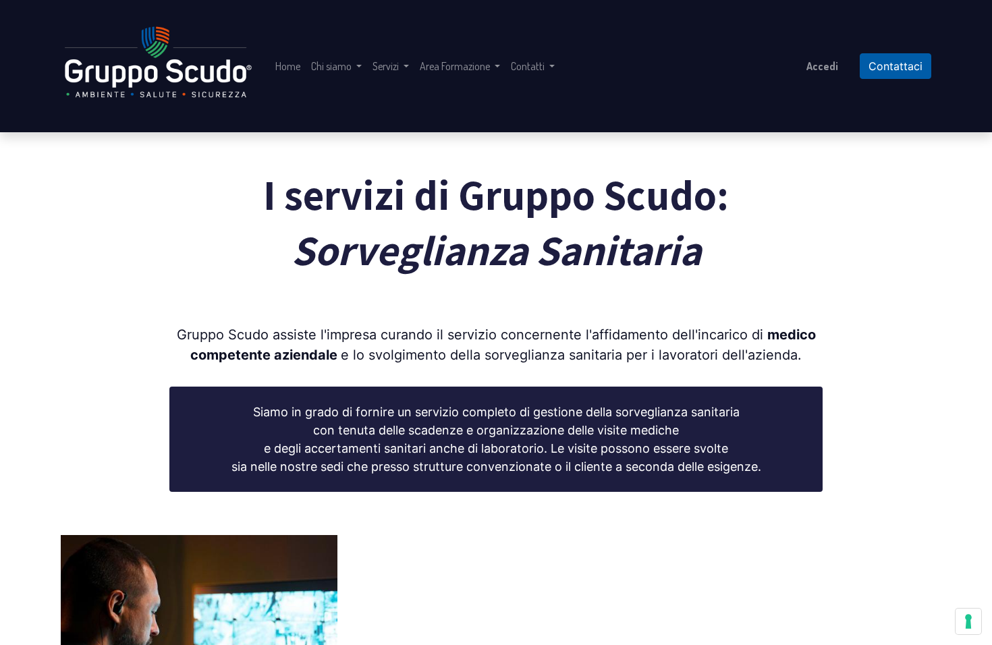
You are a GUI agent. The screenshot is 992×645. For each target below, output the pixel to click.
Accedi (822, 66)
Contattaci (895, 66)
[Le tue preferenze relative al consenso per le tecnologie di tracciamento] (968, 621)
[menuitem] (288, 66)
